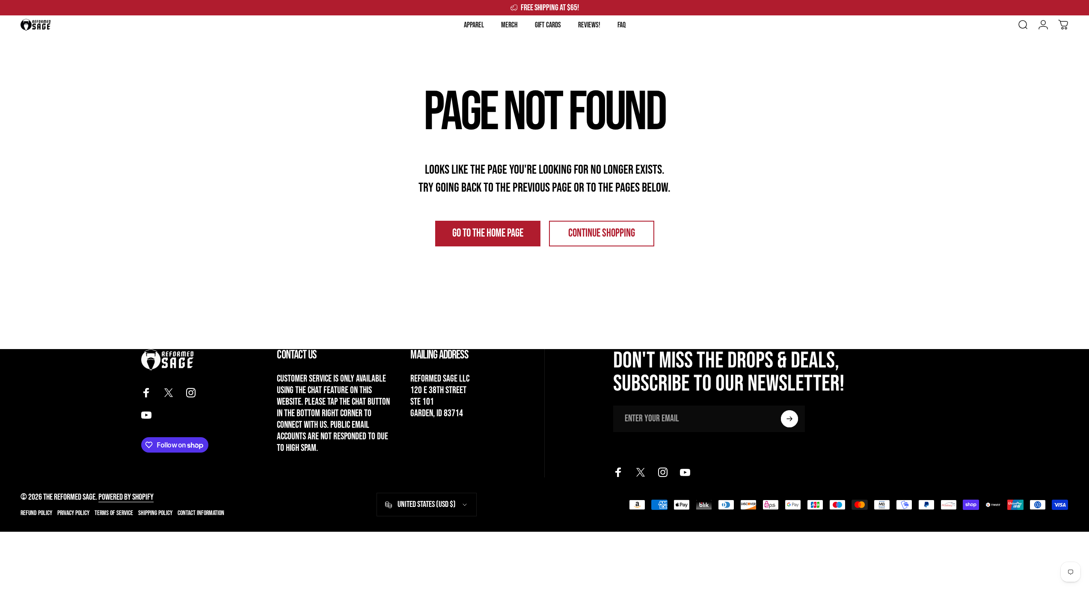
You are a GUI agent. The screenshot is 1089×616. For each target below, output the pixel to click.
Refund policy (36, 513)
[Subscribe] (789, 418)
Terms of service (114, 513)
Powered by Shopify (126, 497)
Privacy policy (73, 513)
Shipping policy (155, 513)
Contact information (201, 513)
